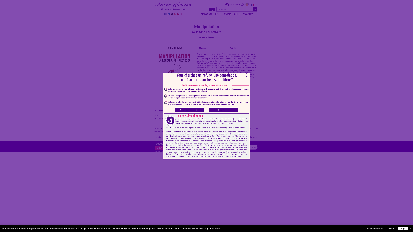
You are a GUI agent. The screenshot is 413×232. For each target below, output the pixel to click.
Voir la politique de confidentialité (210, 228)
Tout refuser (391, 228)
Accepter (403, 228)
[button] (246, 75)
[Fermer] (410, 228)
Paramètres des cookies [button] (375, 228)
